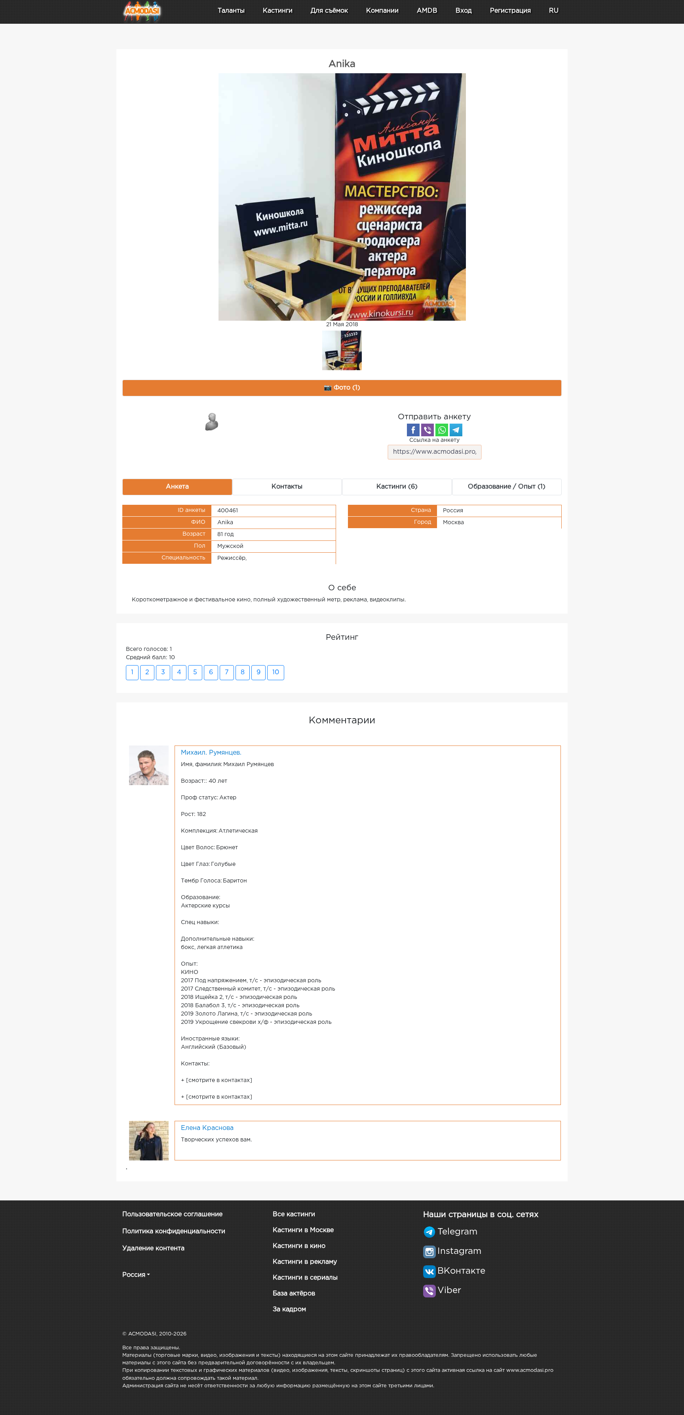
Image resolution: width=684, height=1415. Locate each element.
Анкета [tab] (177, 487)
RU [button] (554, 11)
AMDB (427, 11)
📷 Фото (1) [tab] (342, 388)
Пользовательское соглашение (172, 1214)
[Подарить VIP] (212, 421)
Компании (382, 11)
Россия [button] (133, 1275)
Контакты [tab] (287, 487)
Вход (464, 11)
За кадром (289, 1309)
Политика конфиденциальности (173, 1231)
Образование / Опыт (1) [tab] (506, 487)
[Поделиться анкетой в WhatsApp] (441, 430)
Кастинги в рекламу (305, 1262)
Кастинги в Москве (303, 1230)
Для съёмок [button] (329, 11)
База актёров (294, 1294)
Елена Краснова (207, 1128)
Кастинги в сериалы (305, 1278)
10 (275, 672)
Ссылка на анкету (434, 440)
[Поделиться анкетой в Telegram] (456, 430)
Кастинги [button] (278, 11)
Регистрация (510, 11)
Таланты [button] (231, 11)
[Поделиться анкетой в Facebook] (413, 430)
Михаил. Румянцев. (211, 753)
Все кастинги (294, 1214)
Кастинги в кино (299, 1246)
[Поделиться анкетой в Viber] (427, 430)
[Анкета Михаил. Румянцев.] (149, 765)
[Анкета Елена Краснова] (149, 1140)
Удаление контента (153, 1248)
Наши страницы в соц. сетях (480, 1214)
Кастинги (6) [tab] (397, 487)
